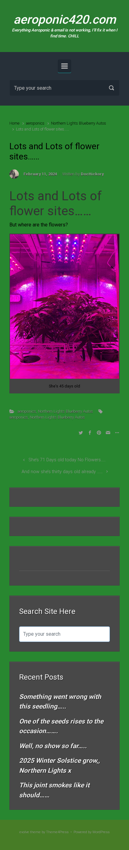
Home (14, 123)
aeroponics (35, 123)
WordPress (101, 832)
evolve (24, 832)
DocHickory (92, 174)
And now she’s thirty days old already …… (62, 471)
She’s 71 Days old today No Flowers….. (67, 460)
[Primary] (64, 66)
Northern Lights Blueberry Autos (78, 123)
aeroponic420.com (64, 19)
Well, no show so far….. (53, 746)
